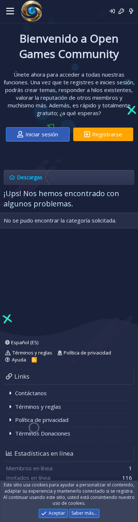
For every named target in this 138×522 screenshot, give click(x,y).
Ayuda (19, 359)
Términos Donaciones (42, 433)
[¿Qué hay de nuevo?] (131, 11)
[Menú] (10, 11)
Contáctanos (31, 393)
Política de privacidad (87, 352)
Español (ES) (24, 342)
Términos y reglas (32, 352)
